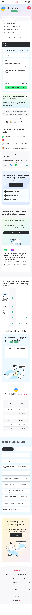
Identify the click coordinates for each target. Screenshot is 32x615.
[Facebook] (7, 578)
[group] (16, 455)
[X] (18, 578)
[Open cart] (26, 2)
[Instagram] (11, 578)
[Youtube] (14, 578)
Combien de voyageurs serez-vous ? (15, 71)
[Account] (29, 2)
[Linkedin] (21, 578)
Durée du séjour (11, 61)
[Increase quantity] (25, 78)
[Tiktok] (25, 578)
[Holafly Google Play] (22, 574)
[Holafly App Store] (10, 574)
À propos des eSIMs (7, 449)
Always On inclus (10, 32)
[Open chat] (29, 7)
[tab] (9, 19)
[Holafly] (16, 570)
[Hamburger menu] (3, 2)
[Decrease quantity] (6, 78)
